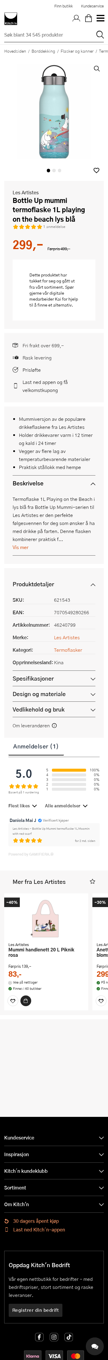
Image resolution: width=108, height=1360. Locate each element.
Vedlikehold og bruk (38, 709)
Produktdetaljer (33, 584)
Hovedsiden (15, 51)
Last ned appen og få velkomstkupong (45, 386)
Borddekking (43, 51)
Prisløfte (31, 369)
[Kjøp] (25, 1000)
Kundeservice (92, 6)
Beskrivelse (28, 483)
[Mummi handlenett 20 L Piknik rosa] (46, 918)
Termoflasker (68, 649)
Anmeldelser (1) (36, 746)
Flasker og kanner (77, 51)
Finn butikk (63, 6)
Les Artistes (26, 192)
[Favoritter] (13, 1000)
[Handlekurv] (88, 18)
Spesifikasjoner (33, 678)
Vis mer (20, 547)
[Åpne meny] (100, 18)
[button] (96, 170)
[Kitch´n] (10, 18)
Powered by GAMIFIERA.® (31, 854)
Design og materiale (39, 694)
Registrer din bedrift (35, 1310)
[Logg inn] (76, 18)
